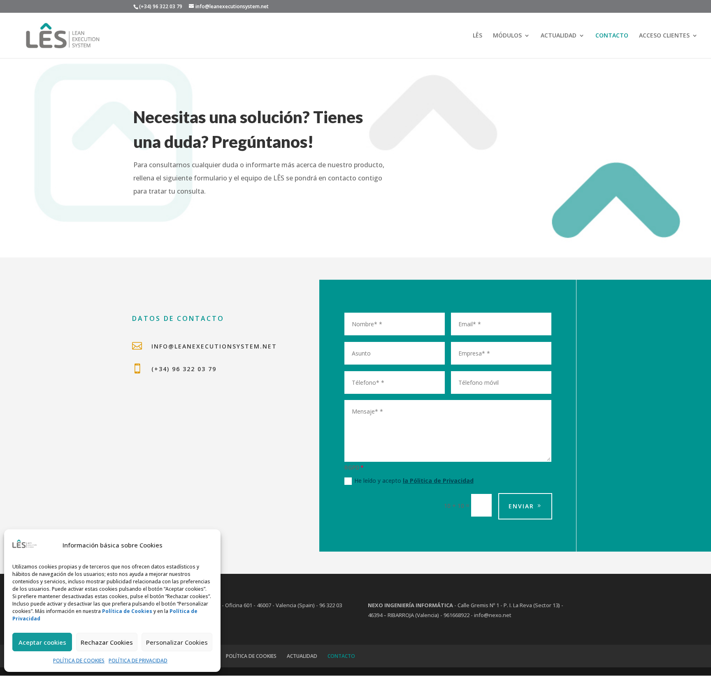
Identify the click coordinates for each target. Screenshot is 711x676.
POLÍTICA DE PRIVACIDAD (138, 660)
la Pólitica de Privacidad (438, 480)
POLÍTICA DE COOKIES (79, 660)
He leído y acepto (414, 480)
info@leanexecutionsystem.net (214, 346)
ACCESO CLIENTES (664, 36)
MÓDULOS (507, 36)
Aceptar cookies (42, 642)
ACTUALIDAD (558, 36)
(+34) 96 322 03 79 (183, 369)
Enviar (521, 506)
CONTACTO (611, 36)
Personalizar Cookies (177, 642)
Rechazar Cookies (107, 642)
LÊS (477, 36)
